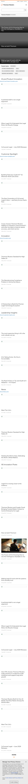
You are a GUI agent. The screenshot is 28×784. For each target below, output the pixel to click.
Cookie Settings (14, 772)
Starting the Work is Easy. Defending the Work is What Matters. (13, 456)
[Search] (25, 10)
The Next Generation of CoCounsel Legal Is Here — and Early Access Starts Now (14, 200)
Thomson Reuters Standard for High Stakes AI (13, 257)
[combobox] (14, 10)
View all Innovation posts (5, 238)
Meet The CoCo (6, 410)
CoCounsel (13, 66)
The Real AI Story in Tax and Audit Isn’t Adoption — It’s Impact (13, 381)
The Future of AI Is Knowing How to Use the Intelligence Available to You (12, 28)
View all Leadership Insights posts (7, 315)
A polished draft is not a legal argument (10, 100)
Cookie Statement (9, 777)
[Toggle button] (26, 4)
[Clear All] (22, 10)
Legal (17, 68)
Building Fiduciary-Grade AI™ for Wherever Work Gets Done (12, 175)
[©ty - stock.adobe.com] (14, 371)
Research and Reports (7, 73)
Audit (16, 73)
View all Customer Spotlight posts (7, 156)
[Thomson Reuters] (14, 214)
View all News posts (4, 391)
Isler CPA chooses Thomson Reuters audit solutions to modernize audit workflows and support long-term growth (12, 674)
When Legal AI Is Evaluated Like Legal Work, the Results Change (13, 124)
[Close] (25, 761)
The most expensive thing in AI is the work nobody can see (13, 334)
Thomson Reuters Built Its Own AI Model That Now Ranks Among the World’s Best (12, 700)
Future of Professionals (8, 68)
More (14, 755)
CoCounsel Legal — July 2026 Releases (14, 147)
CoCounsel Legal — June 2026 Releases (11, 747)
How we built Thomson (8, 46)
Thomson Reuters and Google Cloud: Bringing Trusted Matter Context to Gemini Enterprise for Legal (13, 509)
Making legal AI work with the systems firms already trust (11, 61)
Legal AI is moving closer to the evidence (11, 484)
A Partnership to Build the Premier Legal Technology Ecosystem (12, 305)
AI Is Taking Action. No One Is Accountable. (10, 358)
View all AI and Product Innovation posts (9, 81)
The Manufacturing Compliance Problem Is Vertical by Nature (11, 281)
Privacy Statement (18, 777)
